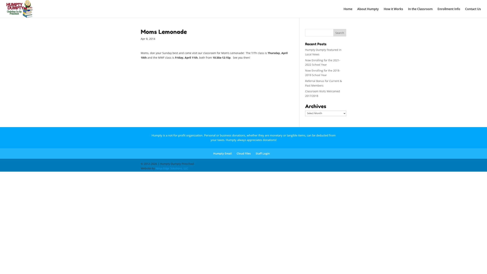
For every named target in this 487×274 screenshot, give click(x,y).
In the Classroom (420, 9)
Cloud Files (244, 153)
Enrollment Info (449, 9)
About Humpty (368, 9)
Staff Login (263, 153)
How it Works (393, 9)
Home (348, 9)
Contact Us (473, 9)
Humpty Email (222, 153)
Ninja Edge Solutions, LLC (172, 168)
